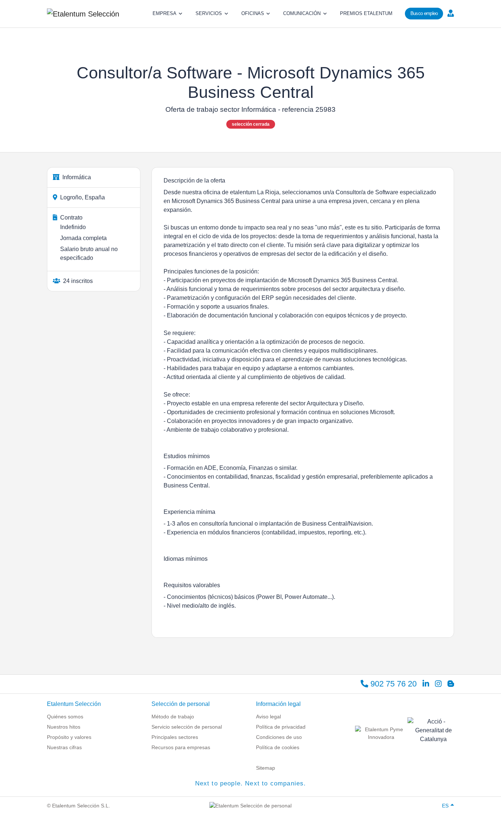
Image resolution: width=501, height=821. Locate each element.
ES (445, 806)
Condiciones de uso (279, 737)
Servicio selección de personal (186, 727)
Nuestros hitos (63, 727)
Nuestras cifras (64, 747)
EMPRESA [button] (164, 13)
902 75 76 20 (392, 683)
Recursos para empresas (180, 747)
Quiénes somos (65, 716)
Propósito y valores (69, 737)
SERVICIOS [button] (208, 13)
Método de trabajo (172, 716)
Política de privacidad (281, 727)
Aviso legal (268, 716)
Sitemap (265, 768)
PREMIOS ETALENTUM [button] (366, 13)
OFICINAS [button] (252, 13)
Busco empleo (424, 13)
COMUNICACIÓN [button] (302, 13)
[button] (450, 13)
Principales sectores (174, 737)
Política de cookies (277, 747)
